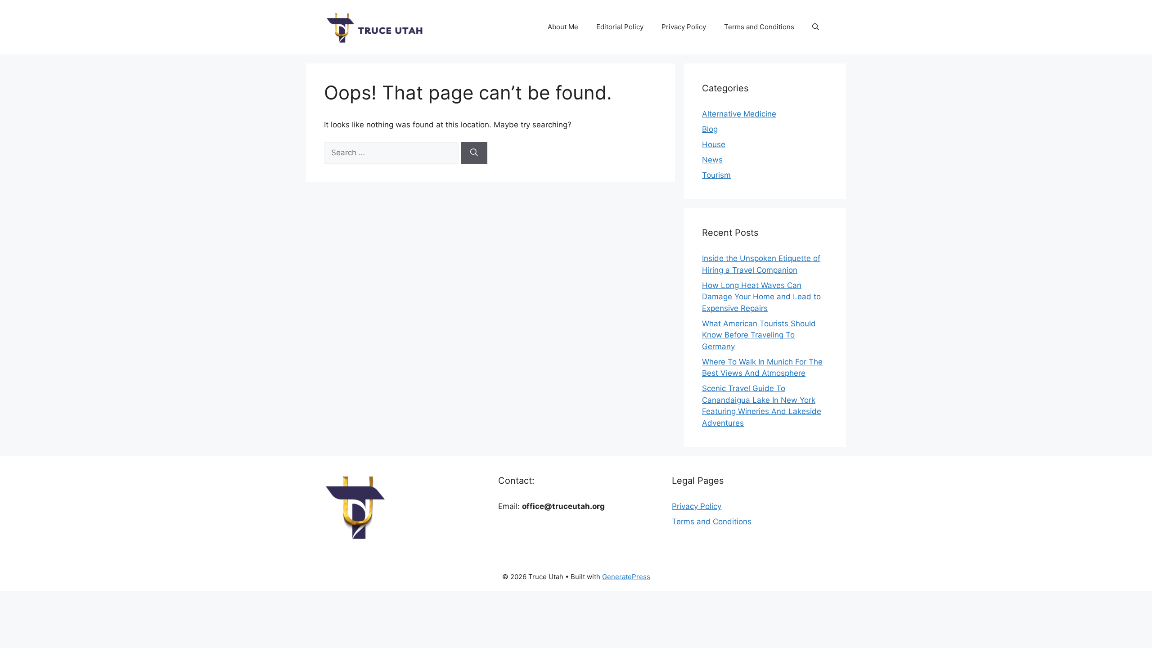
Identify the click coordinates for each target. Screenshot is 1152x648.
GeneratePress (626, 576)
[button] (815, 27)
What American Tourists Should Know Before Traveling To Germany (759, 335)
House (713, 144)
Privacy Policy (684, 26)
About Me (563, 26)
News (712, 159)
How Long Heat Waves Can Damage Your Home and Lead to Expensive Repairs (761, 297)
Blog (710, 129)
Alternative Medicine (739, 113)
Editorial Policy (620, 26)
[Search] (474, 153)
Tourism (716, 175)
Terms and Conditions (759, 26)
